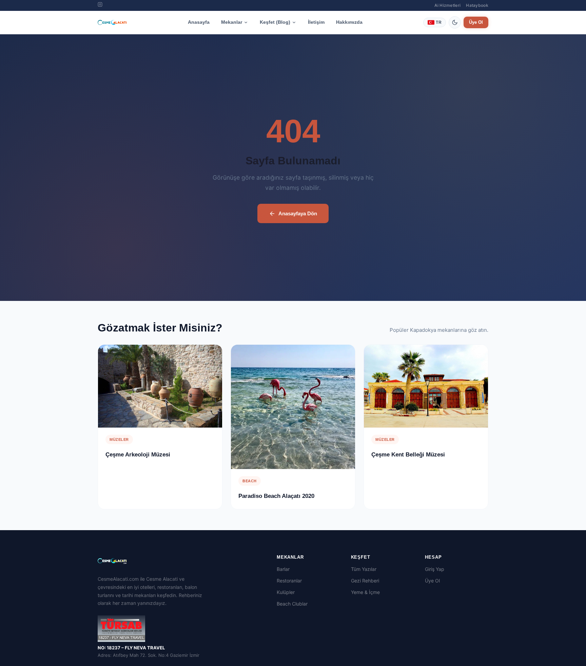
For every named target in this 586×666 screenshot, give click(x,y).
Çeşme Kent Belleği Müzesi (408, 455)
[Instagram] (100, 5)
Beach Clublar (292, 604)
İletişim (316, 22)
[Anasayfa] (112, 22)
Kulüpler (286, 592)
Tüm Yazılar (363, 569)
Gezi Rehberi (365, 580)
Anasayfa (199, 22)
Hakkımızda (349, 22)
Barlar (283, 569)
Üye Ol (476, 22)
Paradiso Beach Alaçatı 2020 (276, 496)
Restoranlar (289, 580)
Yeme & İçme (365, 592)
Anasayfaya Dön (297, 213)
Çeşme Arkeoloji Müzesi (137, 455)
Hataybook (477, 5)
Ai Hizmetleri (447, 5)
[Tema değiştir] (455, 22)
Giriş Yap (434, 569)
